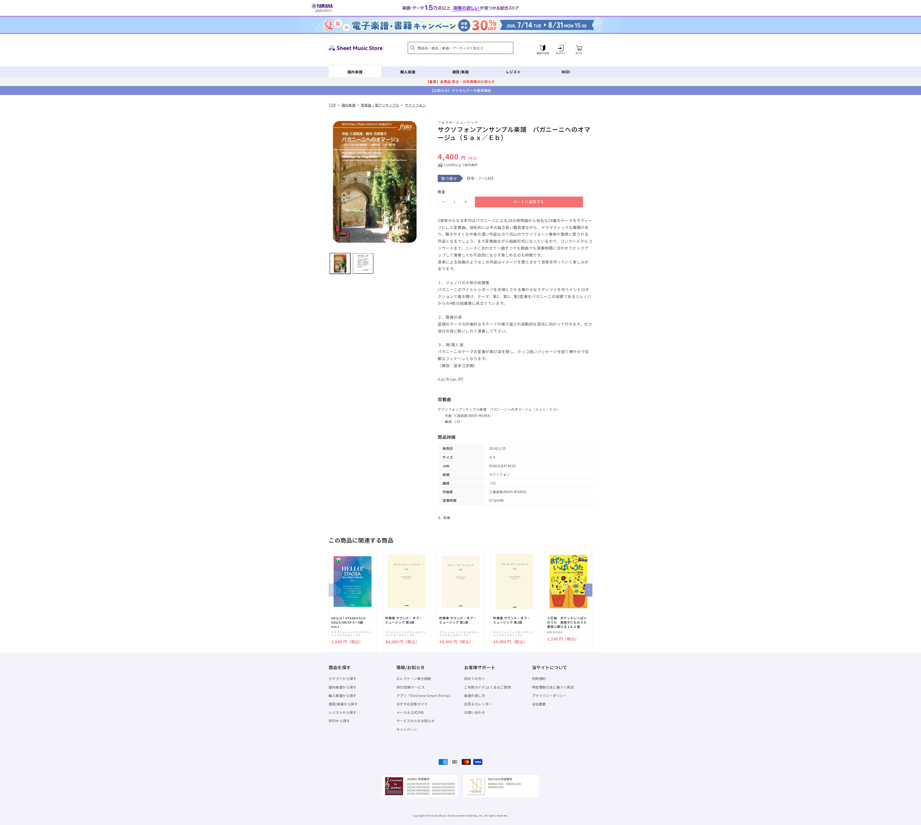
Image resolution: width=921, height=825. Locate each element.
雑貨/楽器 (460, 71)
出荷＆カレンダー (478, 704)
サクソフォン (415, 105)
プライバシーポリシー (549, 695)
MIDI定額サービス (410, 687)
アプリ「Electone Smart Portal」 (424, 695)
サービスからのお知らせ (415, 720)
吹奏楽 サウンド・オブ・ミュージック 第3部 (403, 620)
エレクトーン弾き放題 (413, 678)
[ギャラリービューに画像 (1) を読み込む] (340, 263)
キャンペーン (406, 729)
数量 (441, 191)
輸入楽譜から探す (343, 695)
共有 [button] (446, 517)
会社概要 (539, 704)
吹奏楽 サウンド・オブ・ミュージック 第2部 (511, 620)
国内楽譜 (355, 71)
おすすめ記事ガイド (412, 704)
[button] (460, 48)
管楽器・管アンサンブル (380, 105)
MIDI (566, 71)
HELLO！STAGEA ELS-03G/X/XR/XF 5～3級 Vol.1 (348, 622)
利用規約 (539, 678)
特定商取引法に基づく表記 (553, 687)
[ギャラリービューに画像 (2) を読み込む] (363, 263)
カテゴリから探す (343, 678)
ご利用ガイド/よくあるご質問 (487, 687)
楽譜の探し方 (474, 695)
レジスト (513, 71)
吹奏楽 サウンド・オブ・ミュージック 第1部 (457, 620)
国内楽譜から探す (343, 687)
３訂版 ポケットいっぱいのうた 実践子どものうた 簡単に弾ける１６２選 (568, 622)
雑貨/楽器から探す (343, 704)
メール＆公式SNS (410, 712)
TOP (332, 105)
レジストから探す (343, 712)
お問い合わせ (474, 712)
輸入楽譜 (407, 71)
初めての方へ (474, 678)
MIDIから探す (339, 720)
